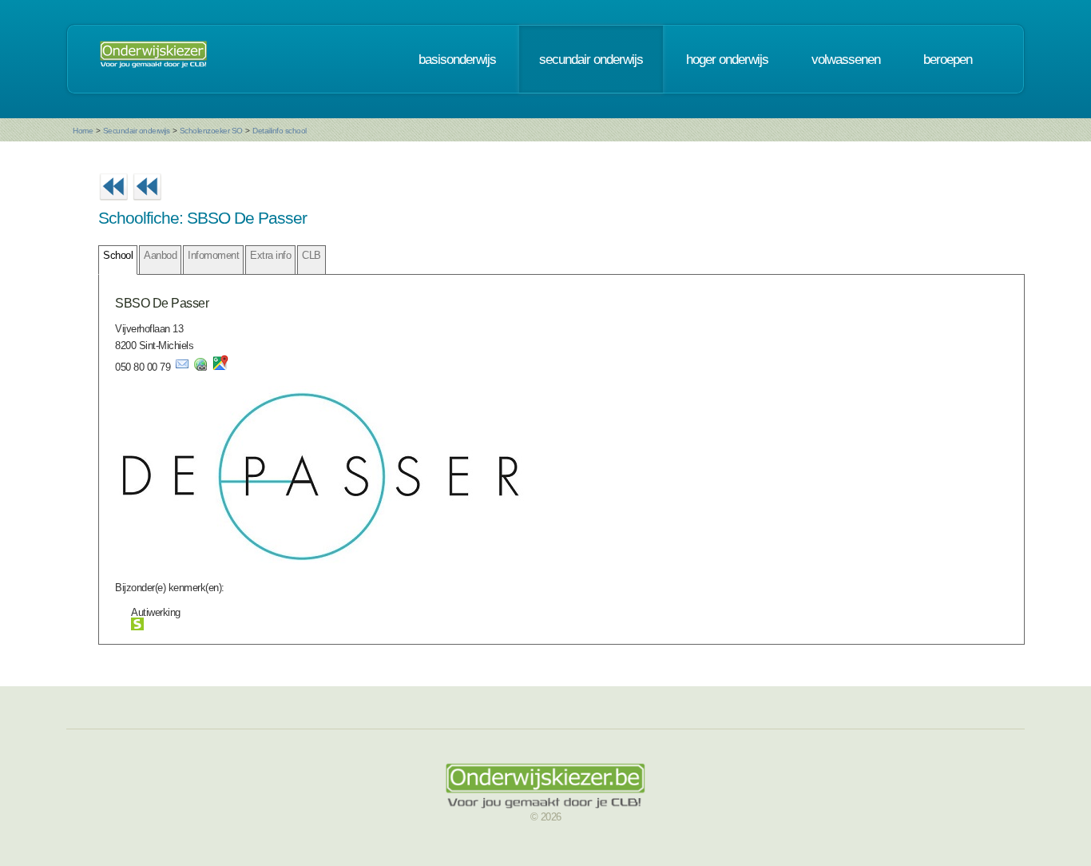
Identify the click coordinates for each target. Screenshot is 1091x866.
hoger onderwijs (727, 59)
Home (83, 130)
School (118, 255)
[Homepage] (153, 59)
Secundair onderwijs (136, 130)
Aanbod (160, 255)
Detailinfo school (279, 130)
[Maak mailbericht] (182, 367)
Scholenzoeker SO (211, 130)
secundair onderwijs (591, 59)
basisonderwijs (457, 59)
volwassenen (845, 59)
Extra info (270, 255)
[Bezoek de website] (200, 367)
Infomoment (213, 255)
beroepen (947, 59)
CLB (311, 255)
